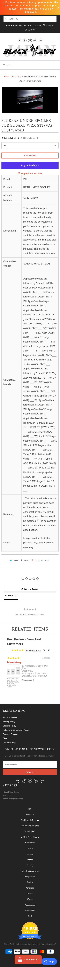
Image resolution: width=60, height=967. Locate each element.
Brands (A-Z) (30, 831)
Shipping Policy (9, 726)
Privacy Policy (9, 721)
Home (30, 809)
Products (16, 77)
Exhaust (30, 848)
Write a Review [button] (31, 589)
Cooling (30, 865)
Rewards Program (10, 734)
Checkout (30, 30)
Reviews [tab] (9, 595)
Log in (38, 25)
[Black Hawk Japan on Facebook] (25, 40)
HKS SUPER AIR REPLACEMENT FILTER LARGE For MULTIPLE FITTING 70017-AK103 (13, 683)
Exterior (30, 854)
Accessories (30, 905)
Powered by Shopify (48, 944)
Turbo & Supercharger (30, 871)
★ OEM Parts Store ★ (30, 837)
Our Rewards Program (30, 820)
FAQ (5, 738)
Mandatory (14, 662)
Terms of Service (10, 717)
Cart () (49, 25)
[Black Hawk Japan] (30, 51)
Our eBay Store (9, 742)
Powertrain (29, 888)
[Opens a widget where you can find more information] (49, 962)
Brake (30, 894)
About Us (30, 814)
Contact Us (30, 910)
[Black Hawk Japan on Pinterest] (30, 40)
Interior (30, 860)
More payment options (30, 173)
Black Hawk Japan (17, 944)
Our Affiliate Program (30, 826)
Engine (30, 882)
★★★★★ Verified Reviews (19, 25)
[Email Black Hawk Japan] (40, 40)
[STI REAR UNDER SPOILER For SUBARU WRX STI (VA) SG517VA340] (30, 100)
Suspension (30, 877)
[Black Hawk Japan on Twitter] (19, 40)
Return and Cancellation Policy (16, 730)
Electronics (30, 843)
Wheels (30, 899)
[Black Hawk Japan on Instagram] (35, 40)
